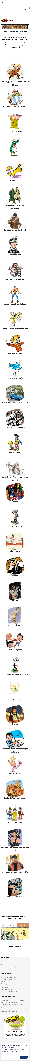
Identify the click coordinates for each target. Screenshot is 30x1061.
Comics (15, 501)
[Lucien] (15, 566)
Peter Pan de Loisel (15, 625)
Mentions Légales (6, 962)
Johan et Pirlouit (15, 452)
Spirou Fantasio (15, 353)
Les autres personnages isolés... (15, 872)
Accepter (24, 1057)
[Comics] (15, 492)
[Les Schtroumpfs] (15, 368)
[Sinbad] (15, 714)
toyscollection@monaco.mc (13, 984)
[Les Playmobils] (15, 813)
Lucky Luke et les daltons (15, 304)
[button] (28, 9)
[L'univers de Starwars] (15, 418)
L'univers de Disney (15, 131)
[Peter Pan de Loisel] (15, 615)
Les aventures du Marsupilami (15, 328)
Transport (3, 965)
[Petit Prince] (15, 689)
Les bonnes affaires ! (15, 896)
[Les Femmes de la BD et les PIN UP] (15, 838)
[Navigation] (28, 20)
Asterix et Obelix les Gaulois (15, 106)
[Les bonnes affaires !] (15, 887)
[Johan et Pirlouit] (15, 442)
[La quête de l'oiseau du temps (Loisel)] (15, 467)
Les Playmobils (15, 822)
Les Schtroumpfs (15, 378)
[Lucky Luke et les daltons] (15, 294)
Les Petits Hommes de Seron (15, 674)
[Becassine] (15, 146)
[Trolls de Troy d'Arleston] (15, 788)
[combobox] (10, 2)
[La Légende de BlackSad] (15, 220)
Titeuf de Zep (15, 773)
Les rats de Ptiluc (15, 526)
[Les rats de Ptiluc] (15, 516)
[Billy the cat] (15, 171)
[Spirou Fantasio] (15, 344)
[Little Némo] (15, 541)
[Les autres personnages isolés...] (15, 862)
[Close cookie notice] (27, 1045)
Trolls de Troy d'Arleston (15, 798)
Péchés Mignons (15, 649)
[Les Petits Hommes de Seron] (15, 665)
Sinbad (15, 723)
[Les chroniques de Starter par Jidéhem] (15, 739)
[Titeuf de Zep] (15, 763)
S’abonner (23, 925)
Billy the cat (15, 180)
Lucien (15, 575)
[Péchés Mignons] (15, 640)
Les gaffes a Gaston (15, 279)
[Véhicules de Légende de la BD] (15, 393)
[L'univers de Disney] (15, 121)
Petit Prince (15, 699)
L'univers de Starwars (15, 427)
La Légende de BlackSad (15, 229)
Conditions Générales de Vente (10, 968)
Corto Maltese (15, 254)
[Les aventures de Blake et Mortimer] (15, 195)
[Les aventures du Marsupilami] (15, 319)
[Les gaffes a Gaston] (15, 269)
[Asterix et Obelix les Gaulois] (15, 97)
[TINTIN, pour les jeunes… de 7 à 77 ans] (15, 72)
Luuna (15, 600)
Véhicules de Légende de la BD (15, 402)
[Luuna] (15, 591)
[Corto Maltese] (15, 245)
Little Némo (15, 551)
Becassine (15, 155)
